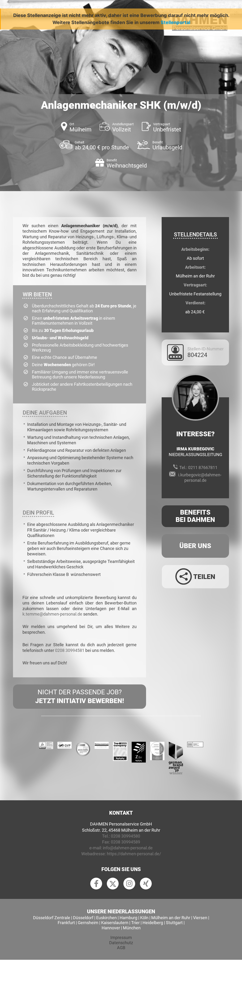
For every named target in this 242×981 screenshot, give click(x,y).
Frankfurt (66, 922)
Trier (135, 922)
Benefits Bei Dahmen (195, 516)
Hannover (111, 927)
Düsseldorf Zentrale (51, 917)
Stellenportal (175, 22)
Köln (144, 917)
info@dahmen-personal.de (128, 847)
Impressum (121, 937)
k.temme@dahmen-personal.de (52, 614)
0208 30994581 (69, 650)
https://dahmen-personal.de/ (134, 853)
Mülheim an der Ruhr (170, 917)
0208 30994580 (125, 836)
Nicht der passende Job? (79, 696)
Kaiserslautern (114, 922)
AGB (121, 947)
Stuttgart (174, 922)
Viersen (200, 917)
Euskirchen (106, 917)
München (132, 927)
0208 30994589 (125, 841)
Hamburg (128, 917)
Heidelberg (153, 922)
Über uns (195, 546)
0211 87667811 (202, 467)
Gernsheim (88, 922)
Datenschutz (121, 942)
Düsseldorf (83, 917)
